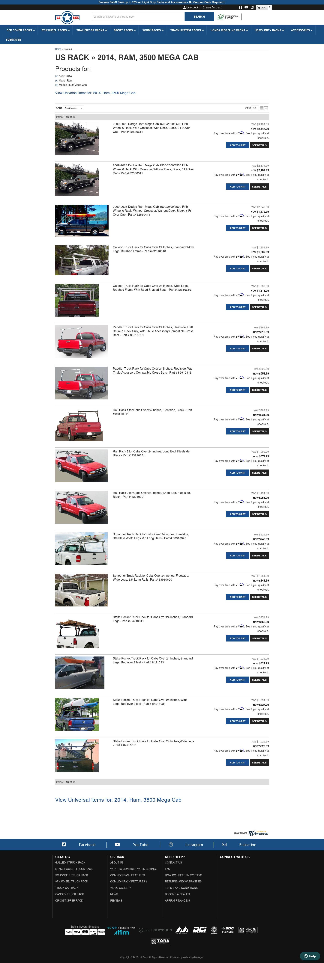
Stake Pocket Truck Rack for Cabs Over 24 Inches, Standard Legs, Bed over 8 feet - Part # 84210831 (153, 660)
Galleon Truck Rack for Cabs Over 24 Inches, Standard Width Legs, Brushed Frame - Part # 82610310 (153, 249)
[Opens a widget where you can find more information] (310, 956)
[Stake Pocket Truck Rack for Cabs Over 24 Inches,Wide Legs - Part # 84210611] (77, 757)
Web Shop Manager (193, 957)
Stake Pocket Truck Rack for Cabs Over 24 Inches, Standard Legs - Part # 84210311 (153, 619)
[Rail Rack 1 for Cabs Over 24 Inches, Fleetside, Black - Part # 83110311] (79, 425)
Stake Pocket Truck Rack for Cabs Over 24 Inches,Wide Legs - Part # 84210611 (153, 743)
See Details (259, 145)
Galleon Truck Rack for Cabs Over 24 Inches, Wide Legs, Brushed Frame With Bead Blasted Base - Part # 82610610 (152, 287)
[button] (20, 30)
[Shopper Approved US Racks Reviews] (251, 832)
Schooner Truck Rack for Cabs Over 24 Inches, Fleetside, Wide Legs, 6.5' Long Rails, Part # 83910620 (151, 577)
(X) (56, 76)
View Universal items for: (95, 92)
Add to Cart (237, 145)
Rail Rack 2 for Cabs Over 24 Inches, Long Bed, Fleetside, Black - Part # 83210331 (151, 453)
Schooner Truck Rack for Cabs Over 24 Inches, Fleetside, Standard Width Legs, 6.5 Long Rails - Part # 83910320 (151, 536)
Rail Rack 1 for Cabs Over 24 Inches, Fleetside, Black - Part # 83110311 (152, 412)
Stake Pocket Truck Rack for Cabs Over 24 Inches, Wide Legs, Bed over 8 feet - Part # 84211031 (150, 702)
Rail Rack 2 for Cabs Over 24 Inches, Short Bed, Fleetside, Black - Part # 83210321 (152, 494)
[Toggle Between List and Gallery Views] (264, 108)
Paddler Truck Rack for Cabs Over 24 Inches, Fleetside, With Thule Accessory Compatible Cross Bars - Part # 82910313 (153, 370)
